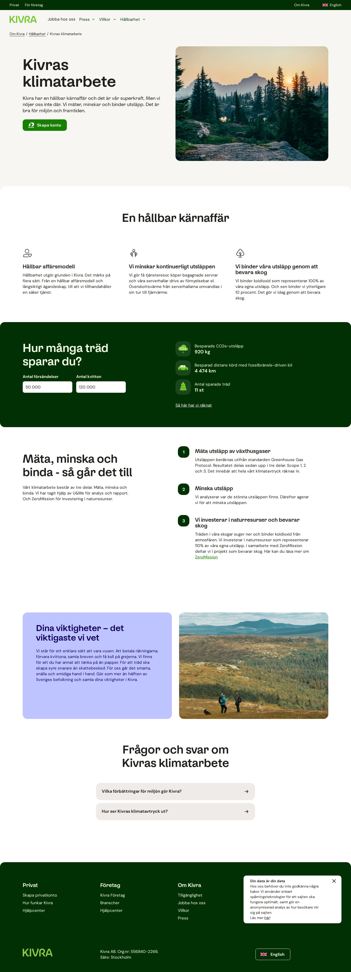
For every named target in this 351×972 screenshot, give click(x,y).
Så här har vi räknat (194, 405)
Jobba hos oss (61, 19)
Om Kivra (301, 5)
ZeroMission (206, 557)
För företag (34, 5)
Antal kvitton (88, 376)
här (267, 917)
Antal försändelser (40, 376)
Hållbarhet (37, 34)
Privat (14, 5)
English (335, 5)
